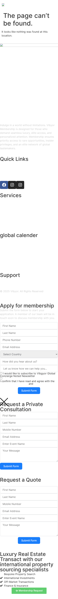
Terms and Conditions (14, 383)
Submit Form (29, 390)
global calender (19, 235)
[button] (53, 4)
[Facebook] (4, 185)
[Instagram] (12, 185)
